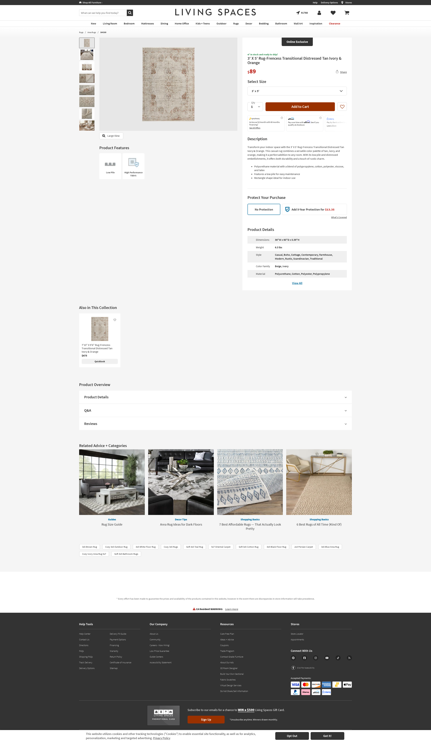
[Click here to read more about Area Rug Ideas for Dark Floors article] (181, 482)
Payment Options (118, 639)
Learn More (331, 125)
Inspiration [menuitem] (315, 23)
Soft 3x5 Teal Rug (194, 546)
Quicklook (100, 361)
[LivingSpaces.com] (215, 12)
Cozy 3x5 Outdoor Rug (116, 546)
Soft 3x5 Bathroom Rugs (126, 553)
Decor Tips (181, 519)
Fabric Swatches (228, 679)
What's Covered (339, 217)
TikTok (338, 657)
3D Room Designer (229, 668)
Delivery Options (329, 2)
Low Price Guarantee (159, 650)
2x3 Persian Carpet (303, 546)
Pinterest (293, 657)
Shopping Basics (250, 519)
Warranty (114, 650)
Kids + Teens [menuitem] (203, 23)
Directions (83, 645)
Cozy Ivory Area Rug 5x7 (94, 553)
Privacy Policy (161, 738)
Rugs (81, 32)
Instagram (315, 657)
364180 (103, 32)
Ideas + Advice (227, 639)
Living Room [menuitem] (110, 23)
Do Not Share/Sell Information (234, 691)
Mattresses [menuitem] (147, 23)
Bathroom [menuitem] (281, 23)
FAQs (81, 650)
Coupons (224, 645)
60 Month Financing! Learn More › (98, 2)
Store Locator (297, 633)
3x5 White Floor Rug (146, 546)
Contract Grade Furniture (231, 656)
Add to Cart (300, 106)
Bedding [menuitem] (264, 23)
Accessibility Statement (160, 662)
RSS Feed (349, 657)
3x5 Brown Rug (89, 546)
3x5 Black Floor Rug (276, 546)
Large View (113, 135)
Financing (114, 645)
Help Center (84, 633)
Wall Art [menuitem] (298, 23)
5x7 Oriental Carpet (220, 546)
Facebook (304, 657)
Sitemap (114, 668)
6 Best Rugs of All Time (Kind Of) (319, 524)
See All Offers (254, 128)
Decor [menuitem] (248, 23)
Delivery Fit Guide (118, 633)
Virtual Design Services (230, 685)
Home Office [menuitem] (182, 23)
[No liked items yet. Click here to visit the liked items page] (333, 12)
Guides (112, 519)
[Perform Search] (130, 13)
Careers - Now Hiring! (160, 645)
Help (315, 2)
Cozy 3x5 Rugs (171, 546)
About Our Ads (227, 662)
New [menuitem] (93, 23)
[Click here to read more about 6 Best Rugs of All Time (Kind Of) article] (319, 482)
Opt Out (292, 736)
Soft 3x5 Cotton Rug (248, 546)
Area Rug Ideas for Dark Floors (181, 524)
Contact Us (84, 639)
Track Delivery (85, 662)
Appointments (297, 639)
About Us (154, 633)
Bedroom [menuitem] (129, 23)
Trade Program (227, 650)
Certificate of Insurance (120, 662)
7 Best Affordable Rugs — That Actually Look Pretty (250, 526)
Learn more (231, 609)
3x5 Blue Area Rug (330, 546)
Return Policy (116, 656)
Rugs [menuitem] (236, 23)
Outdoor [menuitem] (221, 23)
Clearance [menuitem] (334, 23)
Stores (348, 2)
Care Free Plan (227, 633)
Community (155, 639)
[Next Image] (234, 84)
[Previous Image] (101, 84)
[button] (302, 667)
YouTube (326, 657)
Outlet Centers (156, 656)
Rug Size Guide (112, 524)
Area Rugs (92, 32)
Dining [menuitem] (164, 23)
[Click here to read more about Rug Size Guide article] (112, 482)
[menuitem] (346, 12)
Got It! (327, 736)
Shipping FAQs (86, 656)
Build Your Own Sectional (232, 673)
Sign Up (206, 719)
